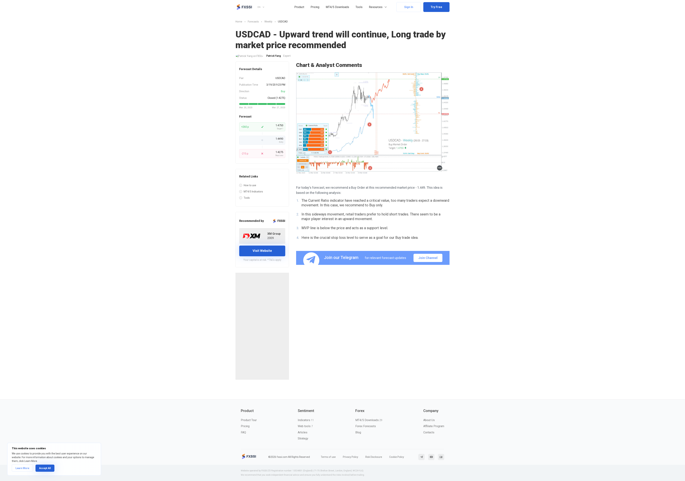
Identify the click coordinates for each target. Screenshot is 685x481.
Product (299, 7)
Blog (358, 432)
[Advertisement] (262, 326)
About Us (429, 420)
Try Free (436, 7)
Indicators (306, 420)
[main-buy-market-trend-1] (373, 123)
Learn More (22, 468)
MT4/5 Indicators (253, 191)
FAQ (243, 432)
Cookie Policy (396, 456)
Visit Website (262, 251)
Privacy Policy (350, 456)
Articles (302, 432)
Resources (375, 7)
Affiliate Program (433, 426)
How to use (250, 185)
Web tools (305, 426)
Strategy (303, 438)
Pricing (315, 7)
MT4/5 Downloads (337, 7)
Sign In (408, 7)
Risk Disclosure (373, 456)
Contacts (428, 432)
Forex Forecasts (365, 426)
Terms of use (328, 456)
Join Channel (428, 258)
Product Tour (249, 420)
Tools (359, 7)
